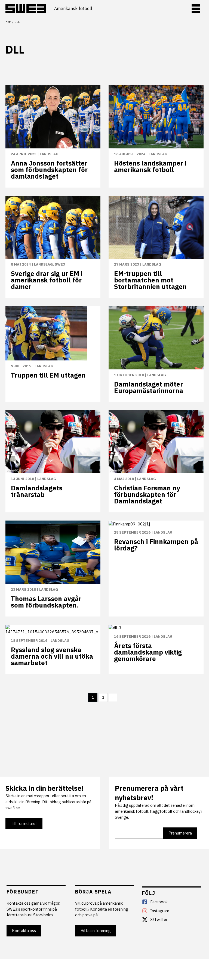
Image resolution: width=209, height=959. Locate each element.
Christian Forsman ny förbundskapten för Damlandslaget (147, 494)
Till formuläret (24, 823)
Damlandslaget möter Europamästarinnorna (148, 387)
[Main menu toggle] (196, 8)
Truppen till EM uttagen (48, 375)
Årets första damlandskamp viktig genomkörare (148, 652)
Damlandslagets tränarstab (36, 491)
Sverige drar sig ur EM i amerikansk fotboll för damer (46, 280)
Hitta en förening (96, 930)
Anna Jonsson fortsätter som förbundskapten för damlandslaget (49, 169)
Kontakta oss (24, 930)
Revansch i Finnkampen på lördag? (156, 544)
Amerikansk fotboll (73, 8)
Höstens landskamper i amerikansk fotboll (150, 166)
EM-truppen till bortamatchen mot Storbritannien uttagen (150, 280)
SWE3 (60, 264)
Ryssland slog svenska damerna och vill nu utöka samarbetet (52, 656)
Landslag (49, 154)
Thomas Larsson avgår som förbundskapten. (46, 601)
